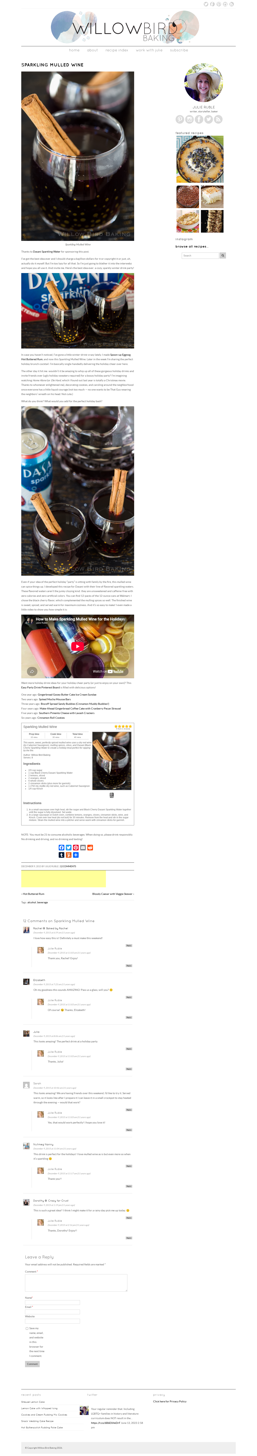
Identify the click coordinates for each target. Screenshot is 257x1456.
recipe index (117, 50)
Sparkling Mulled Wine (52, 64)
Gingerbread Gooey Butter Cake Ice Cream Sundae (67, 694)
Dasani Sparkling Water (46, 251)
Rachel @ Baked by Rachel (50, 928)
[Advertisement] (81, 878)
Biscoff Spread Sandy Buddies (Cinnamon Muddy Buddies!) (75, 704)
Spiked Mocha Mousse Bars (55, 699)
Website (30, 1316)
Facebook (212, 4)
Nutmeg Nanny (43, 1144)
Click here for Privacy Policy (169, 1401)
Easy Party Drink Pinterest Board (40, 687)
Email (29, 1307)
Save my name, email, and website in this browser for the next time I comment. (36, 1342)
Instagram (225, 4)
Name (29, 1297)
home (74, 50)
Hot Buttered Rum (32, 359)
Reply (129, 946)
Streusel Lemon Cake (33, 1402)
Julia (36, 1031)
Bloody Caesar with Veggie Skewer (112, 894)
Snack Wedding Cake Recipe (37, 1421)
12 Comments (68, 866)
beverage (42, 902)
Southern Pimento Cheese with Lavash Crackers (66, 713)
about (92, 50)
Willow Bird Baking (47, 1448)
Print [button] (112, 797)
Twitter (206, 4)
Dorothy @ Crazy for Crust (51, 1200)
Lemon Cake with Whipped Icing (39, 1408)
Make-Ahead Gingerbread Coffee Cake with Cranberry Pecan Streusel (80, 708)
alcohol (31, 902)
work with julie (149, 50)
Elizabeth (39, 980)
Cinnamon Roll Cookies (51, 717)
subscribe (179, 50)
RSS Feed (231, 4)
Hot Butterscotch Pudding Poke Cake (42, 1427)
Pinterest (219, 4)
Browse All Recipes (191, 246)
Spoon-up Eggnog (120, 354)
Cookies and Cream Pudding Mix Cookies (44, 1414)
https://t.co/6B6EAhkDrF (105, 1423)
